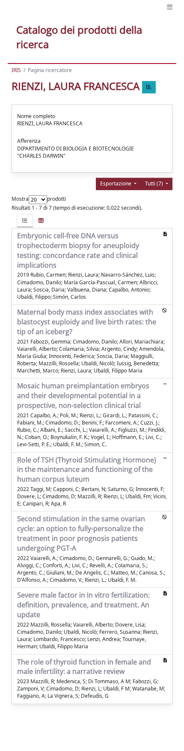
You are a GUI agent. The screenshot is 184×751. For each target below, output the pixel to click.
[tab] (25, 220)
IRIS (16, 70)
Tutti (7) (154, 183)
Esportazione (116, 183)
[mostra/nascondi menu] (169, 7)
